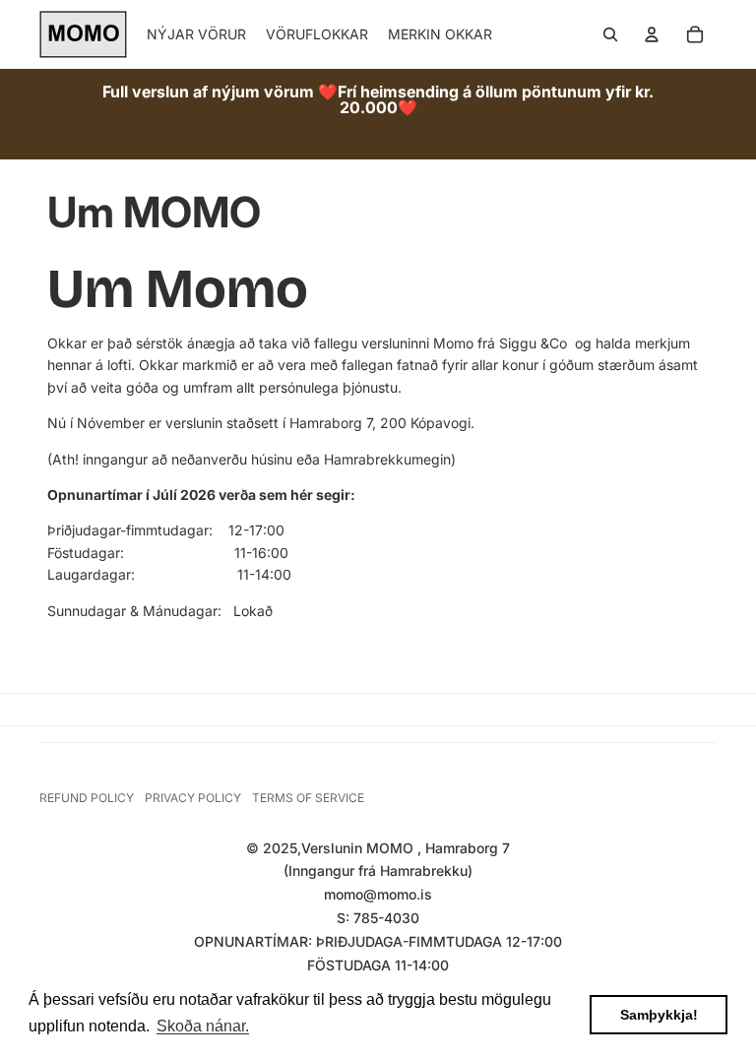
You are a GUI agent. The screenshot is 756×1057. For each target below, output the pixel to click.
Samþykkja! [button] (659, 1015)
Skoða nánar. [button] (203, 1026)
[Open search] (610, 34)
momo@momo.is (378, 894)
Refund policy (86, 797)
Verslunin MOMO (359, 847)
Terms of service (308, 797)
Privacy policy (193, 797)
